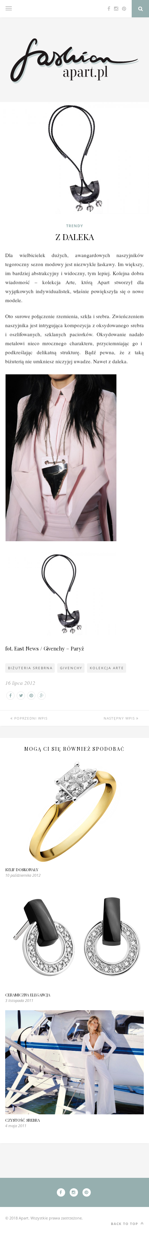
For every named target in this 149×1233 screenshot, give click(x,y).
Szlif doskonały (21, 869)
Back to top (125, 1223)
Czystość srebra (22, 1120)
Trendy (74, 225)
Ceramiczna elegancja (27, 994)
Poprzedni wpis (30, 718)
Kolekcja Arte (107, 667)
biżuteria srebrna (30, 667)
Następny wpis (120, 718)
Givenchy (71, 667)
